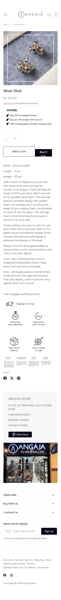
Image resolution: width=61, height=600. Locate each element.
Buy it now (43, 153)
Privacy (31, 563)
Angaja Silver (29, 583)
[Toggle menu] (5, 14)
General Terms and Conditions (19, 567)
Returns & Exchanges (14, 563)
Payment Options (24, 560)
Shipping (8, 103)
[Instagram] (11, 575)
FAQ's (48, 560)
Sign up (49, 531)
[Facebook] (4, 575)
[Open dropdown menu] (53, 494)
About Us (8, 560)
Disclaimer (43, 567)
